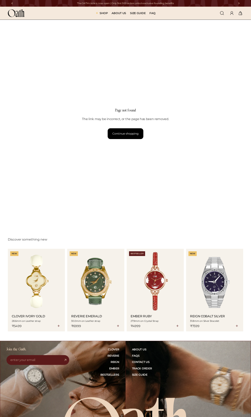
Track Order (142, 368)
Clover (113, 349)
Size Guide (139, 374)
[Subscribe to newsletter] (65, 360)
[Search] (222, 13)
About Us (139, 349)
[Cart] (240, 13)
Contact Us (141, 362)
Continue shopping (125, 133)
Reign (115, 362)
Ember (114, 368)
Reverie (113, 355)
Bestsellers (109, 374)
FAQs (136, 355)
